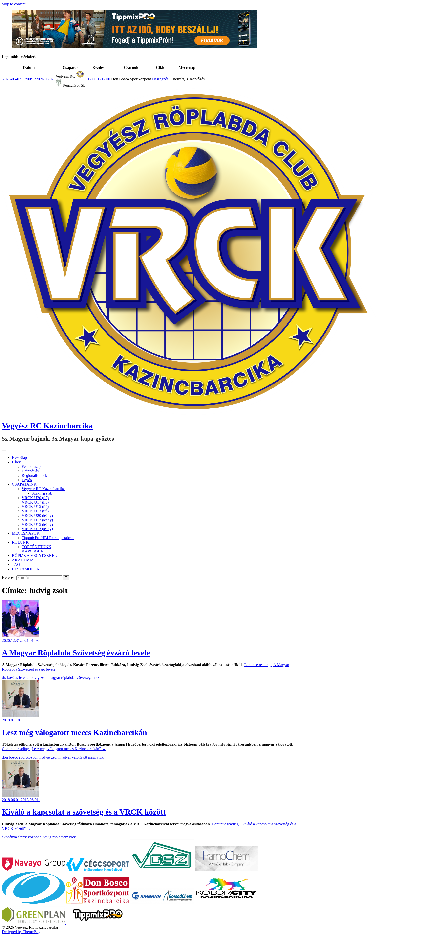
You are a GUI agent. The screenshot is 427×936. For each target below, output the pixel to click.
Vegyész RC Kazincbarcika (47, 425)
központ (34, 837)
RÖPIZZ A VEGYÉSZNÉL (34, 555)
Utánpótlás (30, 471)
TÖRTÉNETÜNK (36, 547)
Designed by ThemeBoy (21, 932)
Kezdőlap (19, 458)
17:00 (98, 79)
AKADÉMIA (23, 560)
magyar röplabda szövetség (69, 677)
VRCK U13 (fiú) (35, 511)
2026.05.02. (29, 79)
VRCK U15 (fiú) (35, 506)
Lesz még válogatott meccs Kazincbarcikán (74, 732)
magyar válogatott (73, 757)
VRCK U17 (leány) (37, 520)
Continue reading (54, 749)
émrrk (22, 837)
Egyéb (27, 480)
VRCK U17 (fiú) (35, 502)
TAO (16, 564)
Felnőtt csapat (32, 466)
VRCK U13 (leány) (37, 529)
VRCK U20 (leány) (37, 515)
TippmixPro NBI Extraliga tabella (48, 538)
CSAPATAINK (24, 484)
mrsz (95, 677)
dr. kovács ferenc (15, 677)
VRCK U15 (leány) (37, 524)
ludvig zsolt (38, 677)
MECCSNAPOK (26, 533)
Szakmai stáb (42, 493)
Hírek (16, 462)
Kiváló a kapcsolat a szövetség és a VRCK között (84, 811)
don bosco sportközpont (20, 757)
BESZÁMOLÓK (26, 569)
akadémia (9, 837)
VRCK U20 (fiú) (35, 498)
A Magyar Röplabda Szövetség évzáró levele (76, 652)
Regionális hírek (34, 475)
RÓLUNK (20, 542)
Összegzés (160, 79)
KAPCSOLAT (33, 551)
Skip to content (13, 4)
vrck (100, 757)
